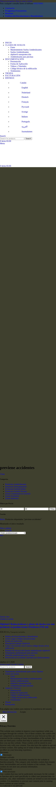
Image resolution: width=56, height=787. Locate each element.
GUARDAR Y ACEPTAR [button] (11, 786)
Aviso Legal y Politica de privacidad (20, 639)
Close (2, 474)
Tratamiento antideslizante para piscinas (21, 653)
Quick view (5, 617)
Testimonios (15, 71)
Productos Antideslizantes (15, 484)
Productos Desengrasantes (16, 487)
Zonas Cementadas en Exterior (17, 494)
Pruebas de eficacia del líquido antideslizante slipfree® (27, 650)
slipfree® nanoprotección (20, 54)
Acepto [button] (23, 712)
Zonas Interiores (11, 498)
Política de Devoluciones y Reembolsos (21, 636)
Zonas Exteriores (12, 496)
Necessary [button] (4, 752)
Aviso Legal (5, 664)
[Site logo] (13, 38)
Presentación (15, 61)
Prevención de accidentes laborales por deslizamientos (27, 657)
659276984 (38, 3)
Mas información (10, 712)
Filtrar (52, 509)
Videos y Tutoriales (18, 66)
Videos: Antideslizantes (20, 695)
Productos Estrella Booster (16, 491)
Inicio (2, 519)
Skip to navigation (7, 1)
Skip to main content (23, 1)
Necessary (7, 755)
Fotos (12, 47)
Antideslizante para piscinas (21, 57)
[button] (6, 619)
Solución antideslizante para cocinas (20, 655)
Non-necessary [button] (6, 769)
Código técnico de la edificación (23, 68)
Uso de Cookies (17, 664)
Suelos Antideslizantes (19, 52)
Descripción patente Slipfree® (17, 643)
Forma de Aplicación (19, 64)
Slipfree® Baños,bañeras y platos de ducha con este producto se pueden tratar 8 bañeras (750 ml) (27, 625)
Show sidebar (5, 528)
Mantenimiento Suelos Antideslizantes (26, 50)
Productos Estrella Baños (15, 489)
